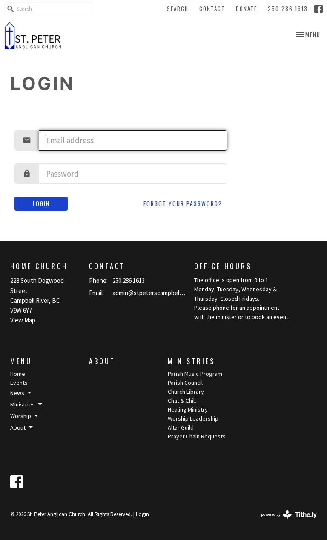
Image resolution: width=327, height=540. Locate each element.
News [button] (17, 393)
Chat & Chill (182, 400)
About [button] (18, 427)
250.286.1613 (288, 8)
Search (178, 8)
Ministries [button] (22, 404)
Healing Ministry (188, 409)
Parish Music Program (195, 373)
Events (19, 382)
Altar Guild (181, 427)
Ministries (191, 361)
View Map (22, 320)
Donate (246, 8)
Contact (212, 8)
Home (17, 373)
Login (41, 203)
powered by (283, 521)
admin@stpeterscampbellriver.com (149, 293)
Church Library (186, 391)
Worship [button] (20, 416)
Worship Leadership (193, 418)
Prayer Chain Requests (197, 436)
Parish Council (185, 382)
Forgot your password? (182, 203)
